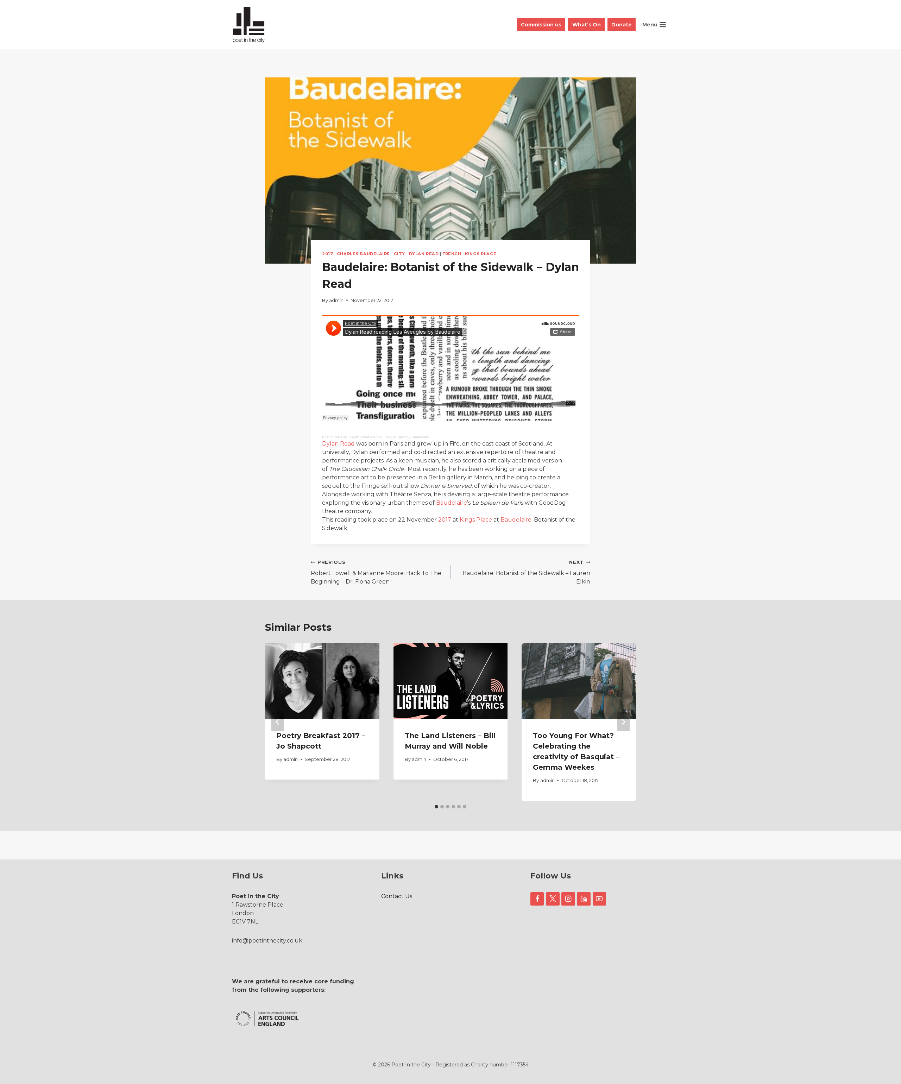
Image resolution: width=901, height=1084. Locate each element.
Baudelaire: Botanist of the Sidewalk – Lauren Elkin (526, 572)
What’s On (586, 24)
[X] (552, 899)
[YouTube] (599, 899)
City (399, 253)
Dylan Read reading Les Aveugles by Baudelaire (389, 437)
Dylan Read (424, 253)
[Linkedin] (583, 899)
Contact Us (396, 896)
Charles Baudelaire (363, 253)
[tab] (436, 806)
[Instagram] (568, 899)
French (451, 253)
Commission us (541, 24)
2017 (327, 253)
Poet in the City (334, 437)
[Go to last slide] (277, 721)
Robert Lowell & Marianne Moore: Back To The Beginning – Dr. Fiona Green (376, 572)
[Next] (623, 721)
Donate (621, 24)
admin (336, 300)
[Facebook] (537, 899)
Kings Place (480, 253)
